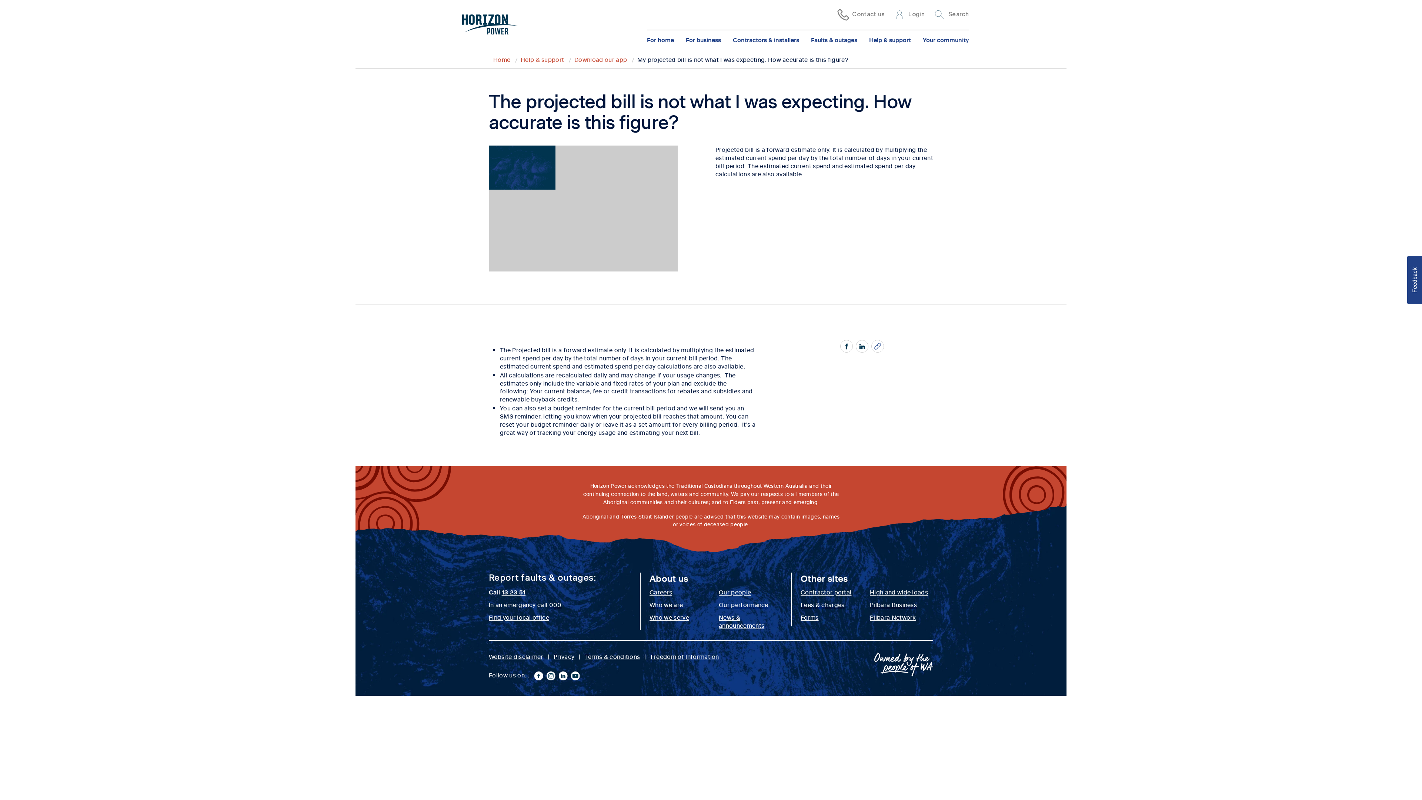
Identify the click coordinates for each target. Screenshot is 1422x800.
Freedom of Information (685, 656)
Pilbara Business (893, 604)
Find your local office (519, 617)
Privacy (564, 656)
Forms (810, 617)
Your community (946, 40)
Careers (661, 592)
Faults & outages (834, 40)
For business (703, 40)
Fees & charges (822, 604)
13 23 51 (514, 592)
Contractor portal (826, 592)
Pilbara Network (893, 617)
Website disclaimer (516, 656)
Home (501, 59)
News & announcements (741, 621)
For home (660, 40)
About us (669, 578)
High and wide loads (899, 592)
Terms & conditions (612, 656)
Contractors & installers (766, 40)
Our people (735, 592)
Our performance (743, 604)
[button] (1414, 280)
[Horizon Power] (490, 25)
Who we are (666, 604)
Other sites (824, 578)
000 (555, 604)
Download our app (600, 59)
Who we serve (669, 617)
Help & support (890, 40)
